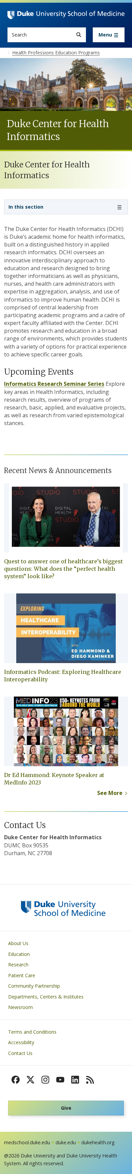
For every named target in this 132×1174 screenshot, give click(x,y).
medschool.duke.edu (27, 1142)
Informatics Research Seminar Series (54, 384)
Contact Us (20, 1053)
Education (19, 954)
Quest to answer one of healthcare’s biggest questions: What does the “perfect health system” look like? (63, 568)
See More (110, 793)
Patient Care (21, 975)
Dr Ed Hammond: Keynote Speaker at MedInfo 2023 (54, 779)
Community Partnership (34, 986)
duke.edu (66, 1142)
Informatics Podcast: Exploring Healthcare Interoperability (62, 675)
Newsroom (20, 1007)
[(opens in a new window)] (15, 1079)
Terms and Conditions (32, 1032)
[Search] (78, 34)
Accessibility (21, 1042)
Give (66, 1108)
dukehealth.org (98, 1142)
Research (18, 964)
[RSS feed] (90, 1079)
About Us (18, 943)
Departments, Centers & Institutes (46, 996)
